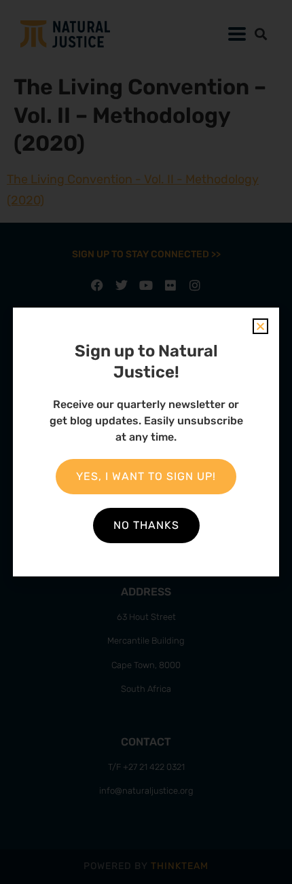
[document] (146, 442)
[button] (260, 326)
